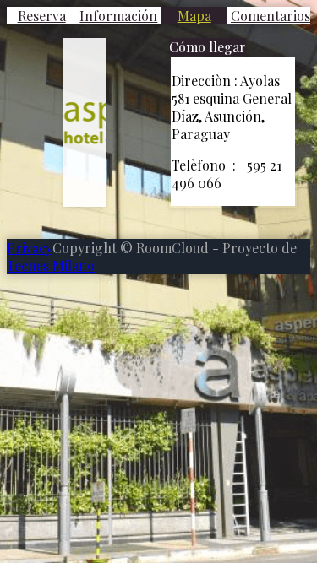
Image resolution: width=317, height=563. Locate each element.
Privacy (29, 248)
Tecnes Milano (51, 265)
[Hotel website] (84, 122)
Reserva (42, 15)
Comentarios (270, 15)
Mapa (194, 15)
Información (118, 15)
